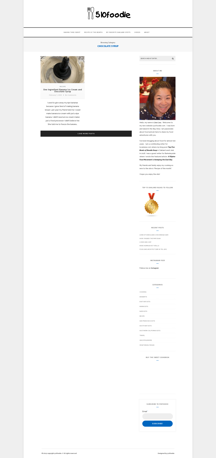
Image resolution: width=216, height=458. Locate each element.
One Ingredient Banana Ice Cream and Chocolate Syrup (62, 90)
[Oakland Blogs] (152, 217)
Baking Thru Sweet (72, 32)
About (147, 32)
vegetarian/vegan (147, 345)
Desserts (143, 297)
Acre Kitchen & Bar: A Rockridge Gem (154, 235)
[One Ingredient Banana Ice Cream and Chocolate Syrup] (62, 83)
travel (142, 335)
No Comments (70, 95)
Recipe (63, 86)
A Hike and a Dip (145, 242)
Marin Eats (144, 306)
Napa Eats (143, 311)
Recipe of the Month (93, 32)
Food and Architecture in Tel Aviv (153, 249)
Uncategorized (146, 340)
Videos (137, 32)
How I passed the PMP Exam (150, 238)
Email (145, 411)
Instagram (155, 268)
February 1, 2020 (55, 95)
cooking (143, 292)
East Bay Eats (145, 301)
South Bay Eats (146, 326)
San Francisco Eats (147, 321)
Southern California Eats (150, 330)
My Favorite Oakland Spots (118, 32)
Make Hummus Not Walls (149, 246)
